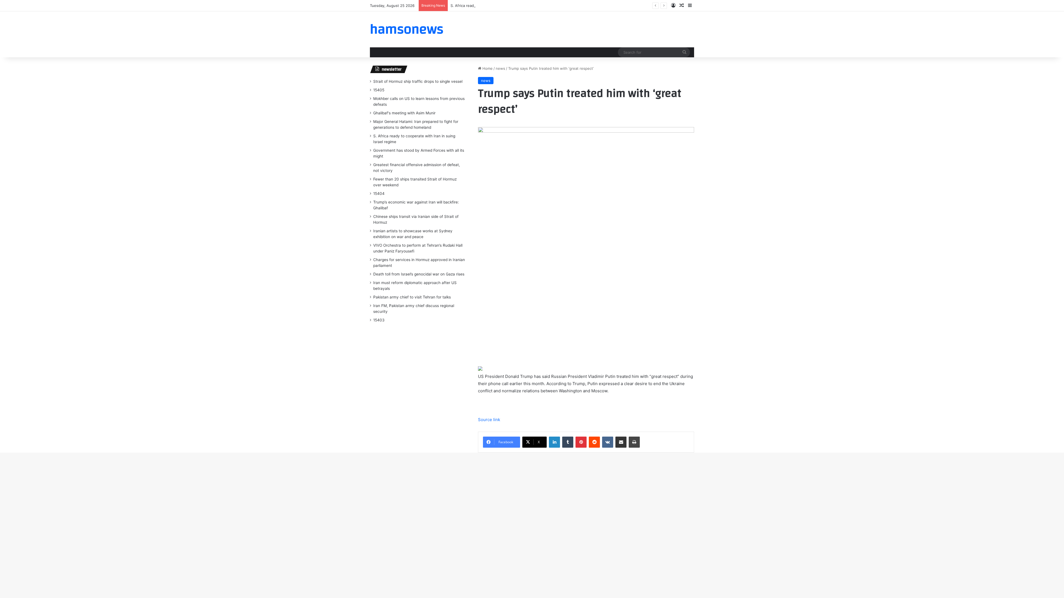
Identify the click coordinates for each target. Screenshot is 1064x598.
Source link (489, 419)
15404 (379, 193)
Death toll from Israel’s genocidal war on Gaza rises (418, 274)
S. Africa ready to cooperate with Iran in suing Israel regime (502, 5)
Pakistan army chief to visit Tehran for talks (412, 297)
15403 (379, 320)
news (500, 68)
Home (487, 68)
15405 (378, 90)
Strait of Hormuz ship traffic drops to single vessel (417, 81)
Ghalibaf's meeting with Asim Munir (404, 113)
